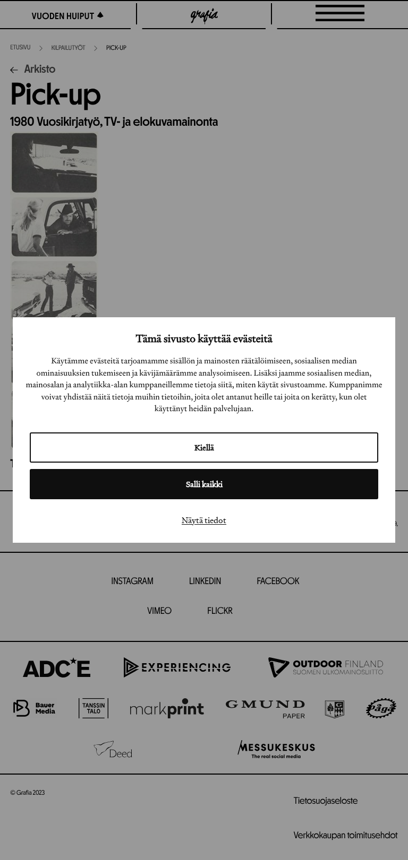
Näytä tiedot (204, 520)
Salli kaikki (204, 484)
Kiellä (204, 447)
